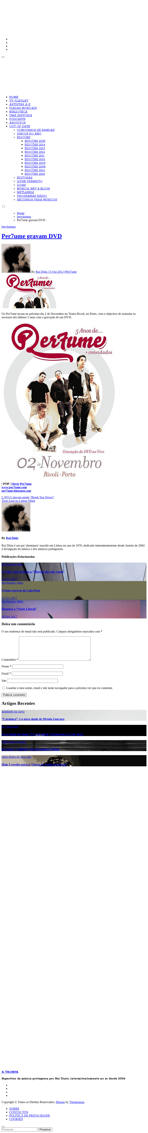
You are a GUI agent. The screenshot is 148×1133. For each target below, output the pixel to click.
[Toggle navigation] (3, 57)
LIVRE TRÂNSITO (29, 181)
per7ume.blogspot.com (16, 490)
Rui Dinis (42, 271)
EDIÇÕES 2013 (35, 148)
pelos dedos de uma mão (16, 756)
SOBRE (14, 1108)
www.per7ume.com (14, 487)
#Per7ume (70, 271)
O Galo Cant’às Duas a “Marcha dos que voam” (33, 571)
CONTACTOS (18, 1112)
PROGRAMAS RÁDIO (32, 196)
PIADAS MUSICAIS (23, 108)
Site (4, 680)
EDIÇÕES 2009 (35, 163)
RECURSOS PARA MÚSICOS (37, 199)
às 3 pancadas (10, 726)
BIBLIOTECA (18, 112)
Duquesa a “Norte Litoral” (19, 609)
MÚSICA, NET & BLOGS (33, 188)
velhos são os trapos (14, 741)
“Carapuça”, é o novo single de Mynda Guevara (33, 719)
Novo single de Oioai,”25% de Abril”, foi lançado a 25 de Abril (42, 734)
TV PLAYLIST (18, 101)
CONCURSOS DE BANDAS (36, 130)
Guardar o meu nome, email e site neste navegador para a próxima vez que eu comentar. (59, 688)
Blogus (60, 1102)
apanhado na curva (13, 711)
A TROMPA (56, 15)
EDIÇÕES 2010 (35, 159)
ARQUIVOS (17, 123)
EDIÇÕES (23, 137)
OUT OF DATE (19, 126)
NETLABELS (25, 192)
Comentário (10, 659)
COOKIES (16, 1119)
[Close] (3, 1126)
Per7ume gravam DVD (32, 235)
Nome (6, 666)
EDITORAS (24, 177)
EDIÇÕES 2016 (35, 170)
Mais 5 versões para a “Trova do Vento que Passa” (35, 764)
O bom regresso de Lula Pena (21, 590)
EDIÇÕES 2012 (35, 152)
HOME (13, 97)
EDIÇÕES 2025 (35, 141)
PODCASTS (17, 119)
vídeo (19, 564)
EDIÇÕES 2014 (35, 145)
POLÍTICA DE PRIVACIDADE (29, 1115)
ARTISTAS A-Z (19, 104)
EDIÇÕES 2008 (35, 166)
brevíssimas (9, 226)
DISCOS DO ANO (29, 134)
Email (6, 673)
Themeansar (76, 1102)
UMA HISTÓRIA (20, 115)
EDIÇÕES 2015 (35, 174)
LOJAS (21, 185)
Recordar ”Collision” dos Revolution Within (30, 749)
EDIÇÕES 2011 (35, 156)
